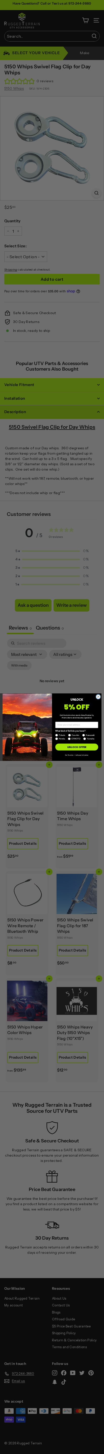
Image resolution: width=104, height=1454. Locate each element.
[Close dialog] (98, 696)
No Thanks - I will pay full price (76, 755)
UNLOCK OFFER (76, 747)
